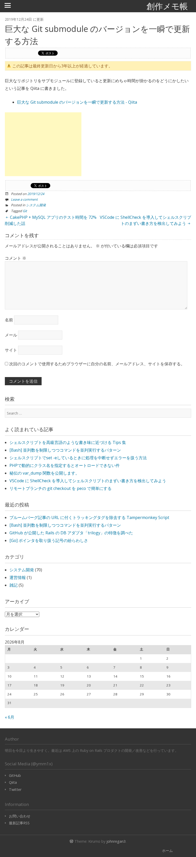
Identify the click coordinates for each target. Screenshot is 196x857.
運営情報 (17, 577)
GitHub (15, 775)
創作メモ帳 (167, 6)
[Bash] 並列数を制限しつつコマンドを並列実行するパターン (65, 450)
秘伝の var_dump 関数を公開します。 (44, 473)
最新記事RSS (19, 822)
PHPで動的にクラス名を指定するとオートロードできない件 (64, 465)
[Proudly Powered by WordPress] (71, 841)
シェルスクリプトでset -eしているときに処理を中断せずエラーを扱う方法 (78, 458)
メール (11, 335)
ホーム (167, 850)
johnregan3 (116, 841)
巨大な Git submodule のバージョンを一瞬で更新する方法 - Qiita (77, 102)
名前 (9, 320)
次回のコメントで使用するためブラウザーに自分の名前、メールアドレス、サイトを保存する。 (97, 364)
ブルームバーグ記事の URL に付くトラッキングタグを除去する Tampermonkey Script (89, 517)
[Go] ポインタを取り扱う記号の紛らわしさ (48, 540)
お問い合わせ (19, 816)
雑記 (13, 585)
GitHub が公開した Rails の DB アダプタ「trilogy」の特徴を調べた (71, 533)
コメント (15, 258)
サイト (11, 350)
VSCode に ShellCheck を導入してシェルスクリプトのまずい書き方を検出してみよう (145, 220)
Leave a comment (24, 199)
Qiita (13, 782)
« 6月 (9, 717)
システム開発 (36, 205)
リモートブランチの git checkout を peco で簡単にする (60, 488)
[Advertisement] (43, 144)
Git (25, 211)
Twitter (15, 789)
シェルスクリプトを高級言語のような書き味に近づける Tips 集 (67, 442)
